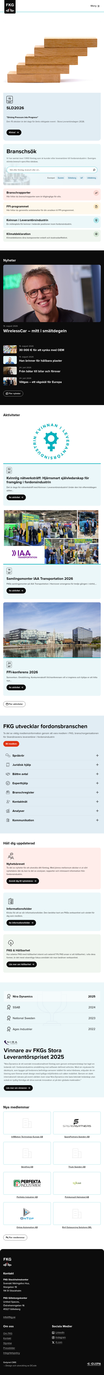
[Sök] (94, 170)
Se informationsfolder (20, 922)
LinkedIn (60, 1332)
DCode (33, 1365)
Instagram (61, 1337)
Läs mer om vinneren (16, 1088)
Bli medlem (11, 743)
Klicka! (12, 132)
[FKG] (10, 7)
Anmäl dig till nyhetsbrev (21, 881)
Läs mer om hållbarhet (20, 964)
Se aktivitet (14, 497)
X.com (59, 1342)
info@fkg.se (9, 1317)
